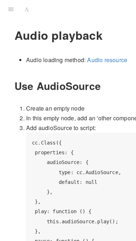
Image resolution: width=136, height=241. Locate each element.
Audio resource (107, 60)
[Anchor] (106, 86)
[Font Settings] (26, 9)
